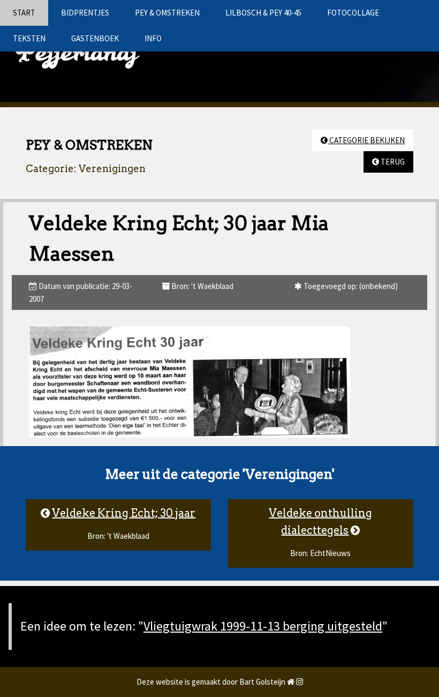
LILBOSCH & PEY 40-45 (263, 13)
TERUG (392, 162)
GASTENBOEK (95, 38)
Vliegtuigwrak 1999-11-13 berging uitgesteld (262, 626)
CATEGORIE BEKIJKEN (366, 140)
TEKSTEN (29, 38)
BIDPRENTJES (85, 13)
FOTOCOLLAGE (353, 13)
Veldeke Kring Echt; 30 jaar (123, 513)
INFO (153, 38)
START (24, 13)
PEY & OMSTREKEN (167, 13)
